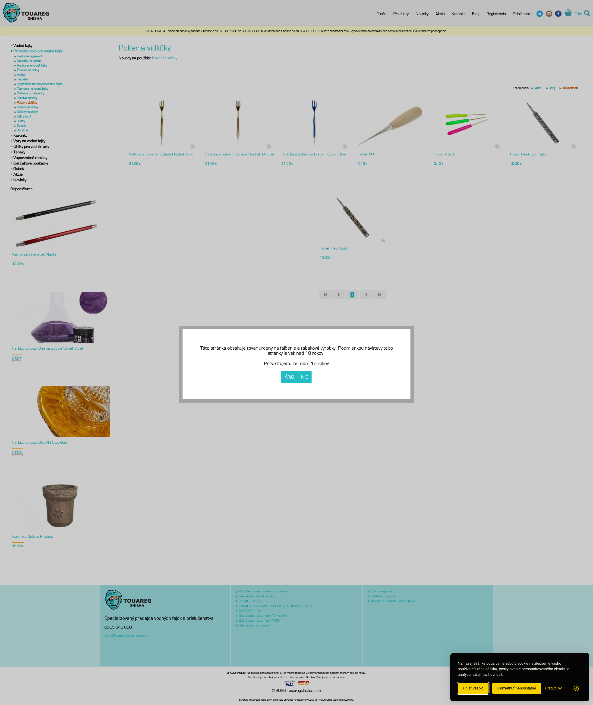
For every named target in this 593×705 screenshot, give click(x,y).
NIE (304, 376)
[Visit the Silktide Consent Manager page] (576, 688)
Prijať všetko (473, 688)
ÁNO (289, 376)
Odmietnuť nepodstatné (516, 688)
